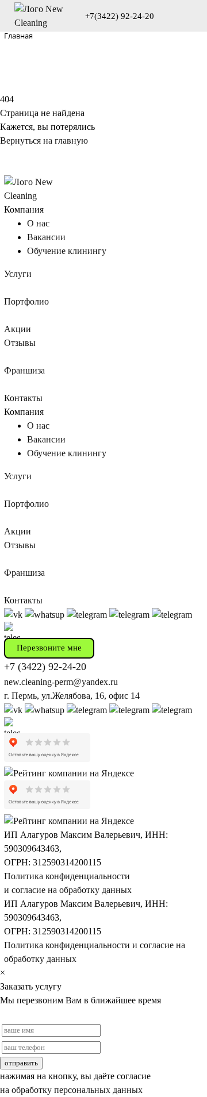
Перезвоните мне (49, 647)
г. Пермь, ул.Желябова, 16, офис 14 (72, 695)
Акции (17, 329)
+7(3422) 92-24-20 (119, 16)
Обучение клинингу (66, 251)
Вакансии (46, 237)
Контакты (23, 398)
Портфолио (26, 301)
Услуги (18, 274)
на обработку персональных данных (71, 1090)
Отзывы (20, 343)
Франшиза (24, 370)
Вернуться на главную (44, 140)
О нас (38, 223)
